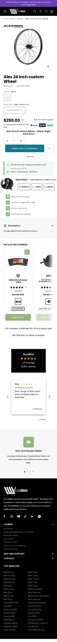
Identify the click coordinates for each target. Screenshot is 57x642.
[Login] (40, 11)
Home (6, 19)
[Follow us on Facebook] (7, 516)
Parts (13, 19)
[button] (28, 225)
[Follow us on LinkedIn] (34, 516)
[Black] (7, 97)
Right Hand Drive (14, 110)
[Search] (34, 11)
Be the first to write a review (29, 335)
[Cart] (51, 11)
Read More (31, 5)
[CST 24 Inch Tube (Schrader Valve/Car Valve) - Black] (49, 301)
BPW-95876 (26, 86)
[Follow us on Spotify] (41, 516)
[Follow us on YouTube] (20, 516)
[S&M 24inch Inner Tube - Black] (18, 301)
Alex (10, 86)
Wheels (20, 19)
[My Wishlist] (46, 11)
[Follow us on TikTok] (27, 516)
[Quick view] (27, 252)
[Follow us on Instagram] (13, 516)
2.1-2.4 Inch (18, 309)
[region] (28, 397)
